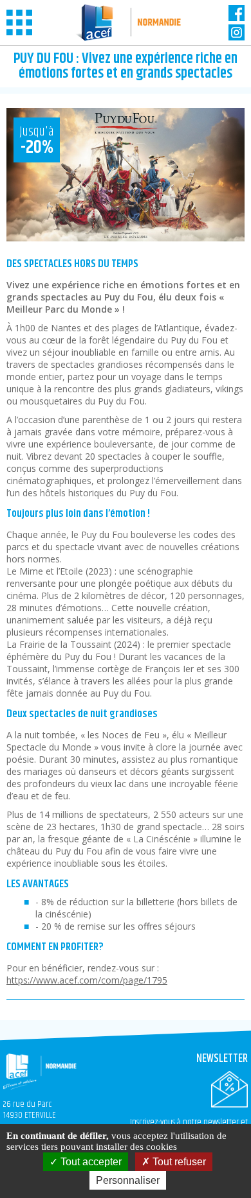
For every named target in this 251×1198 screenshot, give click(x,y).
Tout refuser (178, 1161)
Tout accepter (90, 1161)
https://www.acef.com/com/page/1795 (86, 980)
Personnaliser (128, 1180)
